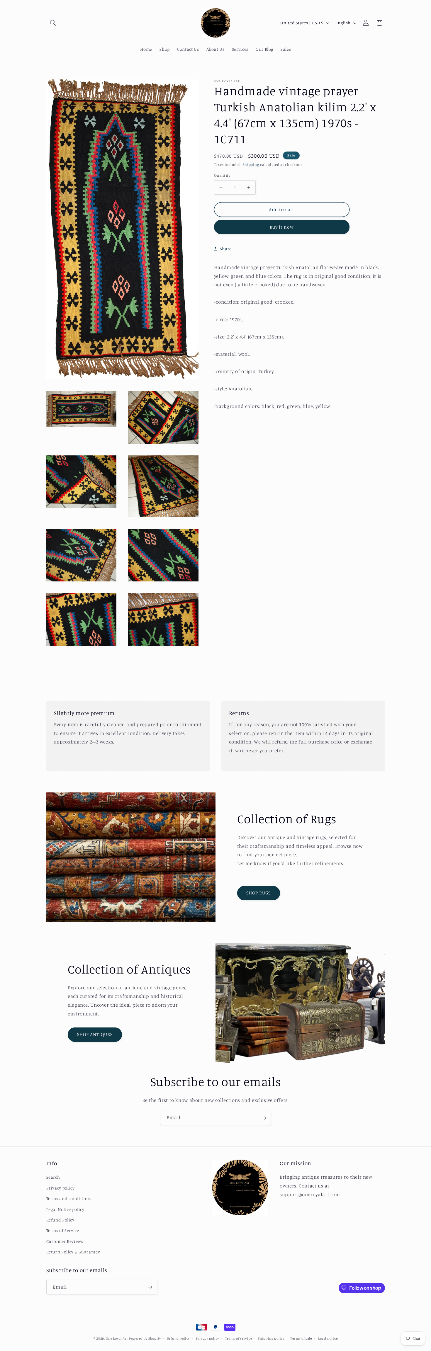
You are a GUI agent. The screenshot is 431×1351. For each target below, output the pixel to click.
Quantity (222, 175)
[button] (53, 23)
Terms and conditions (68, 1198)
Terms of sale (301, 1338)
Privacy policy (60, 1187)
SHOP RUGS (258, 892)
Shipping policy (271, 1338)
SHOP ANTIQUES (95, 1034)
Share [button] (226, 248)
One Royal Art (117, 1338)
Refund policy (178, 1338)
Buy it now (282, 227)
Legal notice (328, 1338)
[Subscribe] (264, 1118)
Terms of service (238, 1338)
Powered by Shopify (145, 1338)
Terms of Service (62, 1230)
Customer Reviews (64, 1241)
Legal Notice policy (65, 1209)
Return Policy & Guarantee (73, 1251)
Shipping (251, 164)
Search (53, 1177)
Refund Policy (60, 1219)
